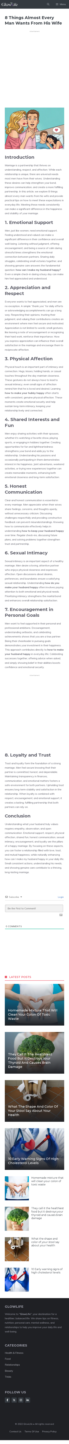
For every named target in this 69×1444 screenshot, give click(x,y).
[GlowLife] (11, 4)
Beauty (9, 1370)
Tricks (8, 1376)
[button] (48, 4)
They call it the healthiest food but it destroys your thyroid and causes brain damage (47, 1213)
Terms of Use (32, 1431)
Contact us (15, 1431)
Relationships (12, 1364)
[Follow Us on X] (14, 1400)
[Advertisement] (29, 68)
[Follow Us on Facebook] (7, 1400)
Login (60, 897)
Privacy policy (49, 1431)
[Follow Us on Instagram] (20, 1400)
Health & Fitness (14, 1352)
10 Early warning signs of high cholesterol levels (47, 1271)
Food (8, 1358)
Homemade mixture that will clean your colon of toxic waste (32, 1014)
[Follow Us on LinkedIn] (27, 1400)
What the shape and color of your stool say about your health (33, 1111)
